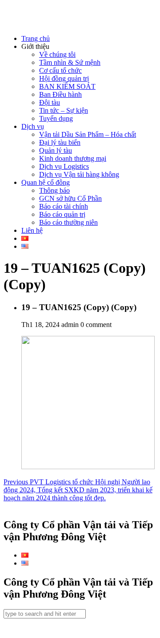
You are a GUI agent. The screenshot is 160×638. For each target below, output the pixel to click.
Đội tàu (49, 102)
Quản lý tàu (55, 150)
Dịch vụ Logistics (64, 166)
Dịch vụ (32, 126)
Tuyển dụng (56, 118)
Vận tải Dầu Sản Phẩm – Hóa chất (87, 134)
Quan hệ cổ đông (45, 182)
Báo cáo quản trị (62, 214)
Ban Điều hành (60, 94)
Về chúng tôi (57, 54)
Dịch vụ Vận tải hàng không (79, 174)
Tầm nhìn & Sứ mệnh (69, 62)
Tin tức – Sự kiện (63, 110)
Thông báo (54, 190)
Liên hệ (32, 230)
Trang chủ (35, 38)
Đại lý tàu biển (59, 142)
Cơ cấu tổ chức (60, 70)
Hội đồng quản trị (64, 78)
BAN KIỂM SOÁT (67, 86)
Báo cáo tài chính (63, 206)
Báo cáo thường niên (68, 222)
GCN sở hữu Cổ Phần (70, 198)
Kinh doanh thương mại (72, 158)
